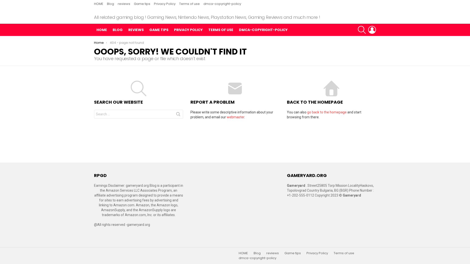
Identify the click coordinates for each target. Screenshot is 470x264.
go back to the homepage (327, 112)
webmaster (235, 117)
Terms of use (189, 3)
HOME (98, 3)
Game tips (142, 3)
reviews (124, 3)
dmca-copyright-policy (222, 3)
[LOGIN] (372, 30)
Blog (110, 3)
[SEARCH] (362, 30)
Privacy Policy (165, 3)
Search (178, 115)
